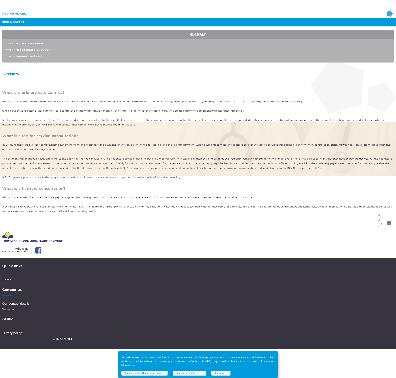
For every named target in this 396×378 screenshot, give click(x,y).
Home (6, 280)
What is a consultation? (27, 49)
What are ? (24, 43)
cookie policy (258, 361)
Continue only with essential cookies (144, 373)
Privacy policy (12, 333)
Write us (8, 309)
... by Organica (62, 339)
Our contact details (16, 303)
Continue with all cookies (189, 373)
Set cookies (220, 373)
